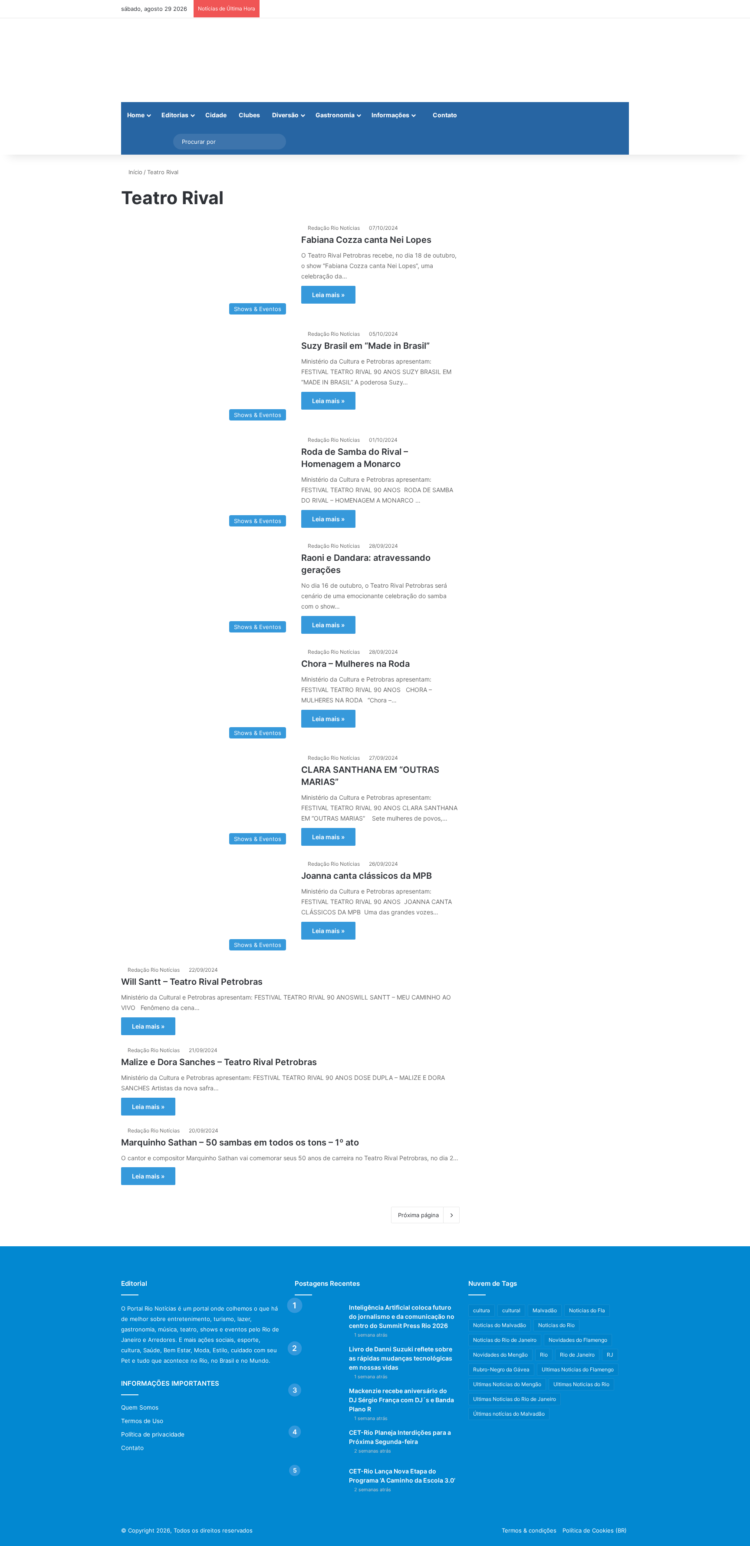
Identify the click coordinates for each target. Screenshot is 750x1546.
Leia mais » (328, 294)
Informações (390, 115)
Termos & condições (529, 1530)
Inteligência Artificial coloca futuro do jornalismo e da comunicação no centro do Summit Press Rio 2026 (401, 1316)
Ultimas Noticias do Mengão (507, 1384)
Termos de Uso (142, 1420)
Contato (444, 115)
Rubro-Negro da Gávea (501, 1369)
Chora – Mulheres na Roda (355, 664)
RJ (610, 1354)
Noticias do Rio (556, 1325)
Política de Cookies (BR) (594, 1530)
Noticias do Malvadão (499, 1325)
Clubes (249, 115)
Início (134, 172)
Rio (544, 1354)
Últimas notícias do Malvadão (509, 1413)
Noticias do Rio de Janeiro (504, 1340)
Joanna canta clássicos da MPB (366, 876)
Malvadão (545, 1310)
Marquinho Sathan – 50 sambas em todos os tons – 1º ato (240, 1142)
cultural (511, 1310)
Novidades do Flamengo (578, 1340)
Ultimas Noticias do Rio (581, 1384)
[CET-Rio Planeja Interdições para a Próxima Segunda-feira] (318, 1444)
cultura (481, 1310)
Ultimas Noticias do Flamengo (578, 1369)
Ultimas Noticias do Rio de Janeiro (514, 1399)
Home (136, 115)
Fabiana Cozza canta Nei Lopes (366, 240)
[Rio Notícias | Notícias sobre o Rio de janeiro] (175, 60)
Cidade (216, 115)
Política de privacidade (152, 1434)
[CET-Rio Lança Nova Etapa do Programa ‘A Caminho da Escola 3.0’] (318, 1483)
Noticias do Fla (587, 1310)
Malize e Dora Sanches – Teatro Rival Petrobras (219, 1062)
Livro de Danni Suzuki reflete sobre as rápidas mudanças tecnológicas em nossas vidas (400, 1358)
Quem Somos (139, 1407)
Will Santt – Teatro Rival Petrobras (192, 982)
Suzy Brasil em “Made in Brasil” (365, 346)
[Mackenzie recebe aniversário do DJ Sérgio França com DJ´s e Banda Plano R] (318, 1403)
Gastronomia (335, 115)
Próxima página (418, 1215)
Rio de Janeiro (577, 1354)
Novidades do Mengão (500, 1354)
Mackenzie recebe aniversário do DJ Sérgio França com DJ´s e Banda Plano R (401, 1400)
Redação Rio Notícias (334, 228)
